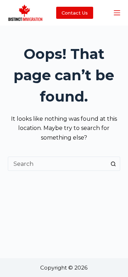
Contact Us (75, 13)
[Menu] (117, 13)
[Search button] (113, 163)
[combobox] (57, 164)
